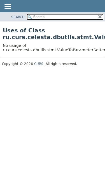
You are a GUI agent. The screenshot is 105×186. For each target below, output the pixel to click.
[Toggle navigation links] (7, 7)
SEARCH (18, 17)
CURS (38, 64)
